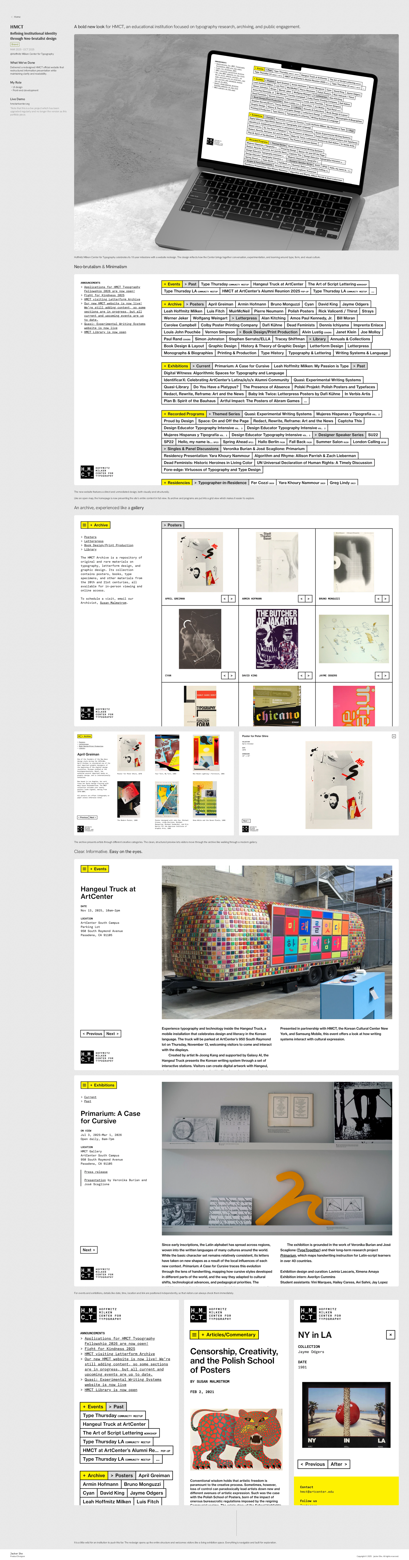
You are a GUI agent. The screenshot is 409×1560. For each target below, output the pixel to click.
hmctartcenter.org (20, 103)
